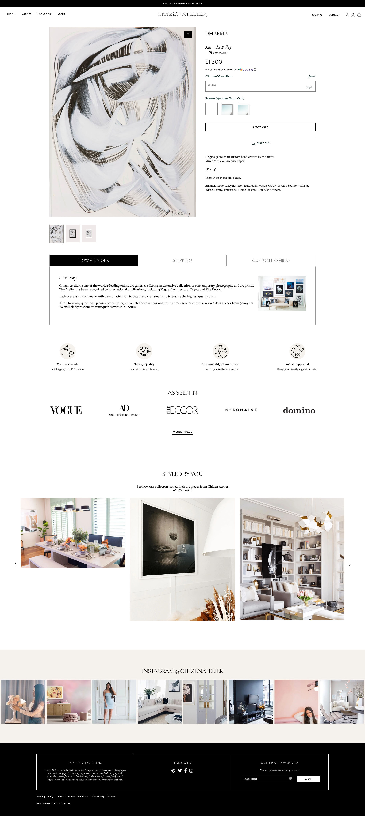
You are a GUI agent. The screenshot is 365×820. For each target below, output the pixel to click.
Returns (111, 796)
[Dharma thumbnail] (56, 234)
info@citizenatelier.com (133, 303)
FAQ (50, 796)
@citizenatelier (199, 671)
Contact (334, 14)
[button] (260, 69)
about (61, 14)
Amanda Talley (218, 47)
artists (26, 14)
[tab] (93, 260)
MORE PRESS (182, 432)
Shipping (40, 796)
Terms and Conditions (77, 796)
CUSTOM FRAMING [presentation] (271, 260)
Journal (317, 14)
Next (348, 565)
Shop (10, 14)
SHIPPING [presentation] (182, 260)
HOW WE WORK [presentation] (93, 260)
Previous (16, 565)
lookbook (44, 14)
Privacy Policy (97, 796)
